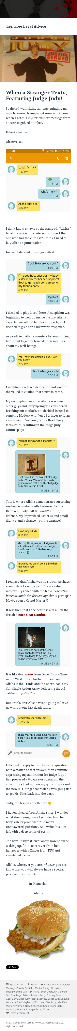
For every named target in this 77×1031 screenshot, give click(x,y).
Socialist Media (33, 988)
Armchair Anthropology (57, 984)
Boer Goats (47, 991)
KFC (35, 1002)
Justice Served (38, 998)
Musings (10, 988)
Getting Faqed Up (56, 995)
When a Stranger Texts (29, 1009)
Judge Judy (24, 998)
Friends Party (38, 995)
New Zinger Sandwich (37, 1006)
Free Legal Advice (20, 995)
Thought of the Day (16, 991)
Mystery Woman (15, 1006)
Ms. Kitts (62, 1002)
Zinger (46, 1009)
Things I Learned (52, 988)
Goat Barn (11, 998)
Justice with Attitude (58, 998)
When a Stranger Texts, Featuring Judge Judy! (36, 95)
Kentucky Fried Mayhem (19, 1002)
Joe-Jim (34, 984)
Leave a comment (19, 1013)
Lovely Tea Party (47, 1002)
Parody (20, 988)
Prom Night (56, 1006)
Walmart (10, 1009)
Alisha (36, 991)
